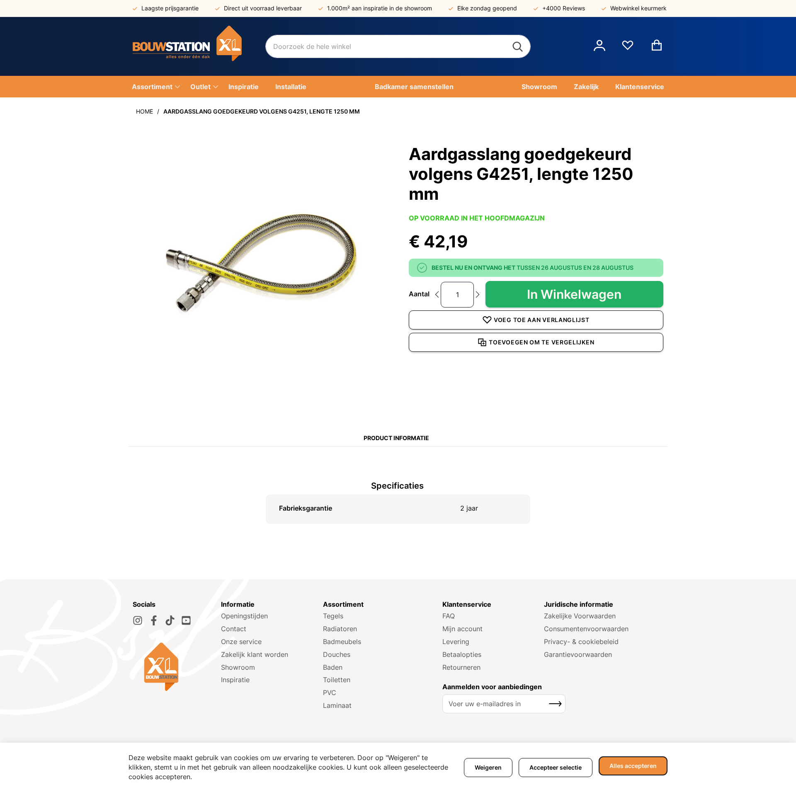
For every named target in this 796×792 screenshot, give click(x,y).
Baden (332, 667)
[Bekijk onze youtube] (186, 620)
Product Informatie (396, 437)
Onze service (241, 641)
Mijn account (462, 629)
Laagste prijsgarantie (170, 8)
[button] (599, 46)
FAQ (448, 616)
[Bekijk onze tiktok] (170, 620)
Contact (233, 629)
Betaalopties (461, 654)
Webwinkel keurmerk (638, 8)
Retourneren (461, 667)
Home (144, 111)
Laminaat (337, 705)
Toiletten (336, 680)
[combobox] (398, 46)
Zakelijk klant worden (254, 654)
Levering (455, 641)
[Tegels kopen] (199, 46)
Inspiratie (235, 680)
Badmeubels (342, 641)
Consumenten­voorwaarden (586, 629)
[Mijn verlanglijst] (627, 48)
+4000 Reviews (563, 8)
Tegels (333, 616)
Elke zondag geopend (487, 8)
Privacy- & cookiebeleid (581, 641)
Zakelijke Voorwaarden (580, 616)
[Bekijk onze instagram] (138, 620)
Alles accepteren (633, 765)
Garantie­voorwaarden (578, 654)
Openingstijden (244, 616)
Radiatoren (340, 629)
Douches (336, 654)
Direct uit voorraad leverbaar (263, 8)
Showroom (238, 667)
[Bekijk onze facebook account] (154, 620)
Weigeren (488, 767)
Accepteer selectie (555, 767)
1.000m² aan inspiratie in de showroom (379, 8)
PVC (329, 692)
